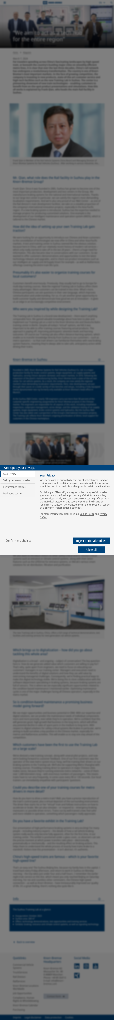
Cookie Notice (87, 513)
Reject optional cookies (91, 540)
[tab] (17, 474)
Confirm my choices (18, 540)
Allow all (91, 549)
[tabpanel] (75, 496)
